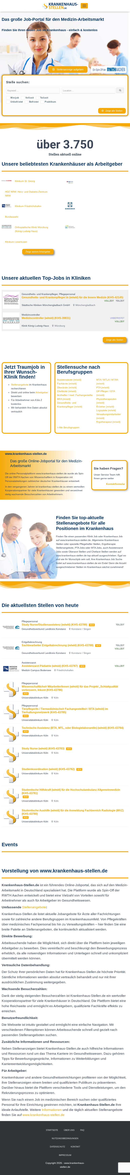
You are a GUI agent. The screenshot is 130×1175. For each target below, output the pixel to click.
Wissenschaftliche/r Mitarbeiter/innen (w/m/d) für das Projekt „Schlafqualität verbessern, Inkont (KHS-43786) (70, 688)
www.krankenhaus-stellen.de (43, 1115)
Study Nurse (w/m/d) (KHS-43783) (43, 748)
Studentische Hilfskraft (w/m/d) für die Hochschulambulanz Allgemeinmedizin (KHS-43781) (71, 791)
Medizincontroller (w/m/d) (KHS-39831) (46, 318)
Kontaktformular (115, 484)
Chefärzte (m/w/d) (66, 391)
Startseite (52, 1130)
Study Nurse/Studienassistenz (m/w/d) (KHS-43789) (54, 624)
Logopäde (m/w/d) (106, 410)
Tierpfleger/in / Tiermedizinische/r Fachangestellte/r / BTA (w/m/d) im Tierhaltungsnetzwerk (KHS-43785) (65, 710)
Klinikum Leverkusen (16, 241)
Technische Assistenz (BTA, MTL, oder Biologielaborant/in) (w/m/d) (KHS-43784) (73, 727)
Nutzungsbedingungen (65, 1138)
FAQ (82, 1130)
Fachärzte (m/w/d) (67, 383)
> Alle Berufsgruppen (68, 427)
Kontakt (75, 1147)
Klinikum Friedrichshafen (28, 206)
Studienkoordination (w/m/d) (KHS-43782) (48, 769)
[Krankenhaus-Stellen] (61, 6)
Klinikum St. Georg (25, 181)
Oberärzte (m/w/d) (67, 387)
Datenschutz (57, 1147)
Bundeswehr (11, 216)
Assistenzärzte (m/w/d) (69, 379)
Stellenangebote (19, 384)
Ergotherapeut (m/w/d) (108, 421)
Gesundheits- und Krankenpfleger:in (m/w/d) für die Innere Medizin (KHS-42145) (72, 297)
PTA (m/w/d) (102, 387)
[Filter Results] (120, 90)
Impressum (65, 1155)
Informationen (52, 1110)
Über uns (69, 1130)
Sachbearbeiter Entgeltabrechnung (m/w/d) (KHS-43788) (57, 645)
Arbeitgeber (42, 392)
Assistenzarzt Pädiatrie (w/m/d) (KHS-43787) (50, 665)
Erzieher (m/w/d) (105, 406)
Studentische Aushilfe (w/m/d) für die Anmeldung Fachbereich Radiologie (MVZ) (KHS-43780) (73, 812)
